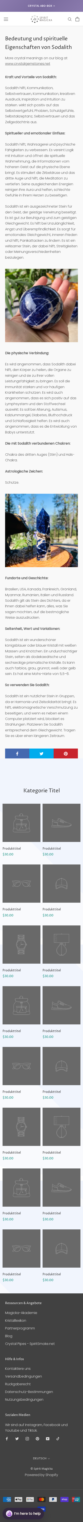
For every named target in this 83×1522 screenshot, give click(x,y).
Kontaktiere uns (18, 1368)
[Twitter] (17, 1438)
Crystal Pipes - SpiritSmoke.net (30, 1343)
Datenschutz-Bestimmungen (29, 1391)
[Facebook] (7, 1438)
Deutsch (39, 1458)
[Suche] (70, 19)
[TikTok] (58, 1438)
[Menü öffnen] (6, 19)
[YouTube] (47, 1438)
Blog (8, 1336)
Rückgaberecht (18, 1384)
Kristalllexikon (15, 1320)
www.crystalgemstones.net (27, 63)
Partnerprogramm (20, 1328)
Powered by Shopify (41, 1474)
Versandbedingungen (23, 1376)
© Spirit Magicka (41, 1469)
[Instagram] (27, 1438)
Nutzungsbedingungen (24, 1399)
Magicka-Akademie (21, 1312)
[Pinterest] (37, 1438)
